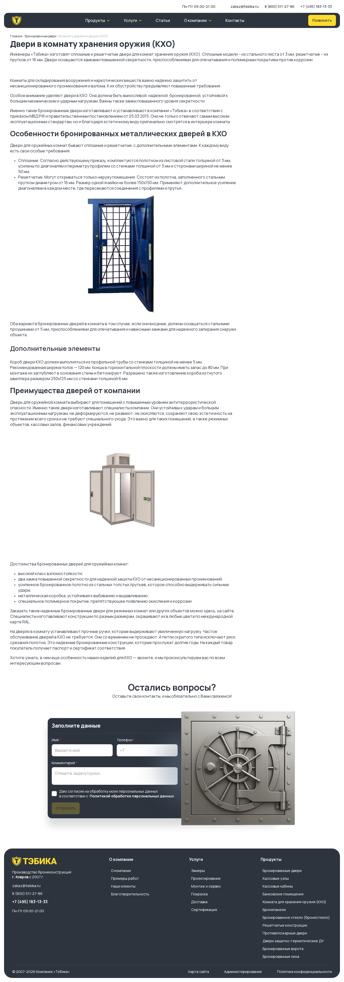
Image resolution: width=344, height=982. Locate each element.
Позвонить (322, 20)
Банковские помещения (283, 894)
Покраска (199, 894)
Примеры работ (125, 878)
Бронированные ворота (283, 948)
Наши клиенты (123, 886)
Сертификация (204, 909)
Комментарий (63, 762)
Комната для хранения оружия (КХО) (294, 901)
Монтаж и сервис (206, 886)
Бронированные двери (282, 870)
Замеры (198, 870)
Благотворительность (130, 894)
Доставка (199, 901)
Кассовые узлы (276, 878)
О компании (121, 870)
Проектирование (206, 878)
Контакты (234, 20)
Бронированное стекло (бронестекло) (296, 917)
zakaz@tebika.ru (244, 6)
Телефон (124, 739)
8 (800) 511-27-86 (279, 6)
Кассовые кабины (278, 886)
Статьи (163, 20)
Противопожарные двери (285, 933)
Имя (55, 739)
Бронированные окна (281, 956)
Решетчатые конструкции (285, 925)
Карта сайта (198, 971)
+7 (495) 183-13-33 (316, 6)
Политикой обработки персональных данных (132, 796)
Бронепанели (274, 909)
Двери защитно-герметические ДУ (293, 940)
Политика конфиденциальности (304, 971)
